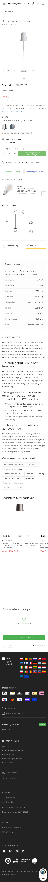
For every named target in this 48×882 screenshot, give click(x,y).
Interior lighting (33, 464)
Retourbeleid (8, 754)
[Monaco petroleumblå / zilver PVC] (9, 536)
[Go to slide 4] (38, 645)
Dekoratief (27, 21)
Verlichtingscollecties (25, 478)
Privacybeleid (8, 763)
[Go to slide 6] (42, 645)
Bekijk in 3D (10, 70)
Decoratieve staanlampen (13, 464)
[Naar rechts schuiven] (28, 78)
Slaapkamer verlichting (35, 474)
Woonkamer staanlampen (13, 483)
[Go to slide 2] (35, 645)
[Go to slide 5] (40, 645)
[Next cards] (10, 646)
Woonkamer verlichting (12, 487)
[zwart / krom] (44, 536)
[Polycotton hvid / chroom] (6, 536)
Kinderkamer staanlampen (13, 469)
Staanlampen (14, 21)
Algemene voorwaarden (13, 750)
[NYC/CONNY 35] (20, 520)
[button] (4, 3)
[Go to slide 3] (37, 645)
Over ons (6, 746)
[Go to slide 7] (44, 645)
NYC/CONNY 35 (7, 540)
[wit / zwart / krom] (42, 536)
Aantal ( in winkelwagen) (13, 149)
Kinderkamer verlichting (13, 474)
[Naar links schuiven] (19, 78)
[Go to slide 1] (33, 645)
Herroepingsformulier (12, 759)
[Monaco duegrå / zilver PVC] (4, 536)
